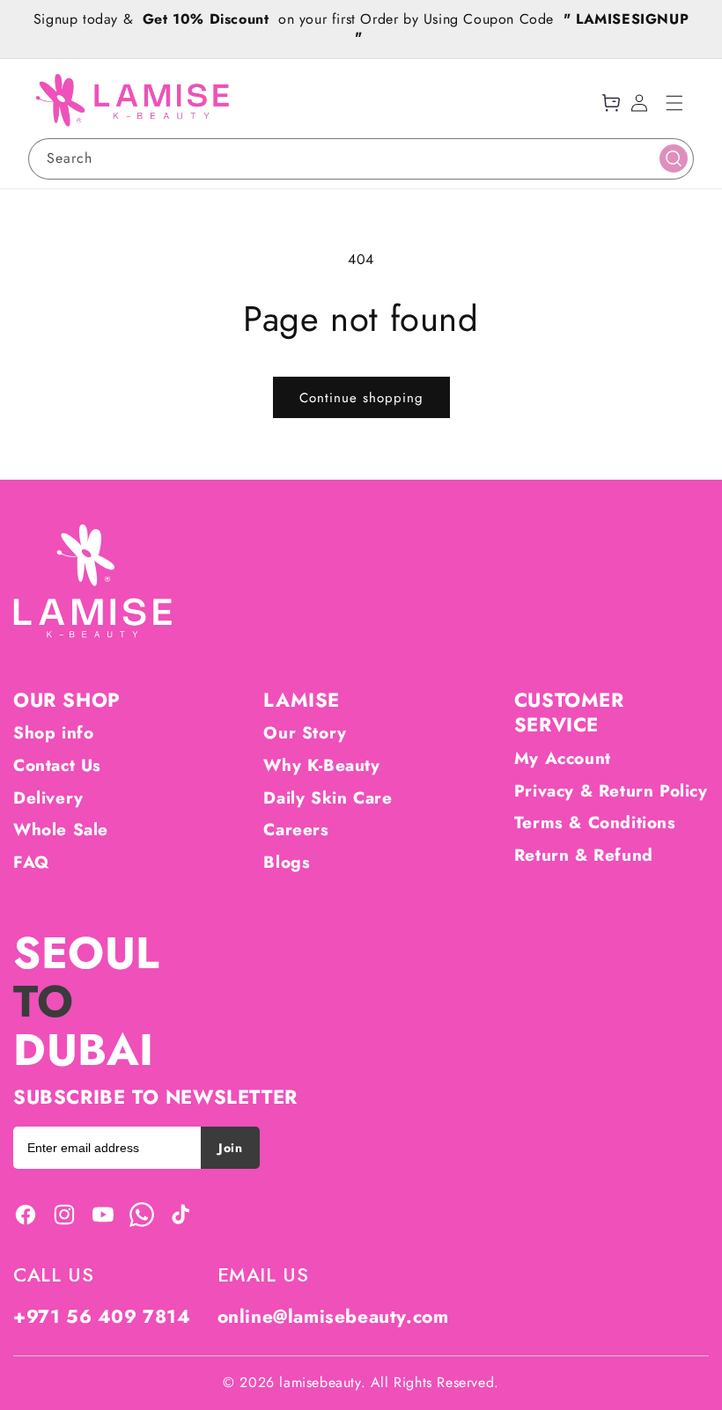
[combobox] (361, 159)
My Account (562, 758)
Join (230, 1148)
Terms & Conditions (595, 822)
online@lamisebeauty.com (333, 1317)
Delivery (48, 798)
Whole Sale (60, 829)
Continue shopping (361, 398)
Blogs (286, 862)
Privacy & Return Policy (611, 791)
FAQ (31, 862)
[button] (674, 103)
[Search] (673, 158)
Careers (295, 829)
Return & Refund (583, 855)
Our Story (304, 733)
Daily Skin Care (327, 798)
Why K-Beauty (321, 765)
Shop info (53, 733)
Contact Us (57, 765)
